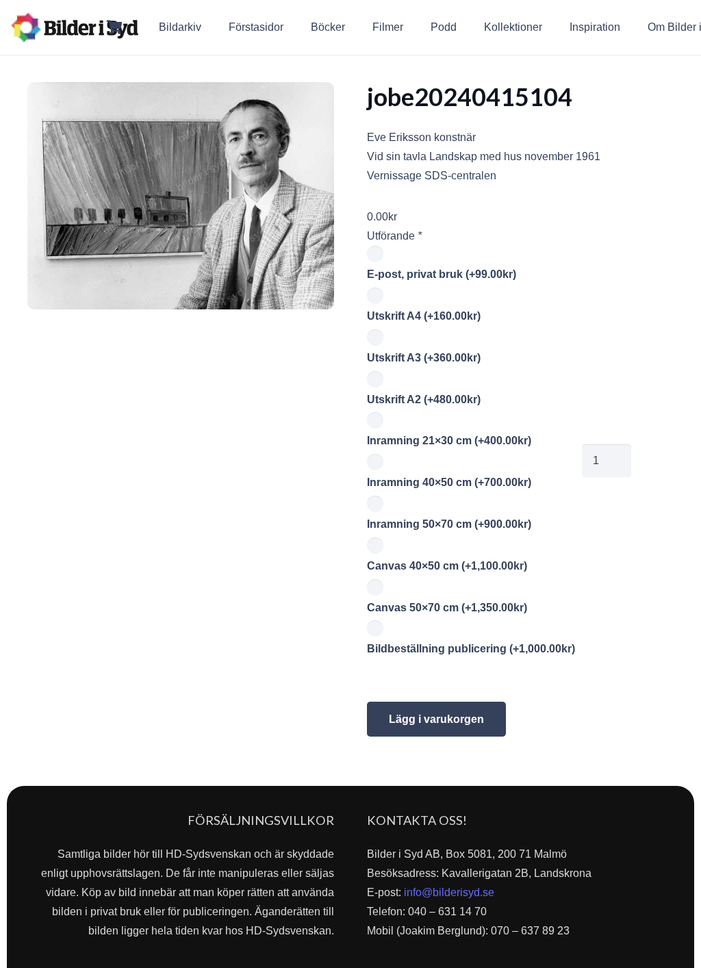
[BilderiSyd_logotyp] (74, 27)
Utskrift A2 (424, 399)
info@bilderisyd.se (449, 892)
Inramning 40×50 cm (449, 482)
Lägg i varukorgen (436, 719)
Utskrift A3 (424, 358)
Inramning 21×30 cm (449, 440)
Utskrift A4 (424, 316)
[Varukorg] (115, 27)
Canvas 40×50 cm (447, 566)
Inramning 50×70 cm (449, 524)
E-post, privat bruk (441, 274)
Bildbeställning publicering (471, 648)
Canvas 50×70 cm (447, 607)
